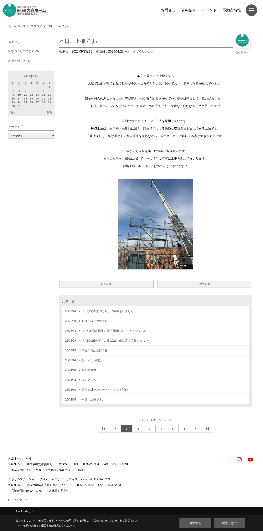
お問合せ (168, 10)
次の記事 (204, 283)
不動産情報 (232, 10)
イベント (209, 10)
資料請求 (188, 10)
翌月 (50, 112)
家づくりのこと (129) (25, 51)
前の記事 (106, 283)
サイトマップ (19, 500)
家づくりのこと (143, 51)
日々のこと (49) (21, 60)
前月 (13, 112)
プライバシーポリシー (104, 520)
